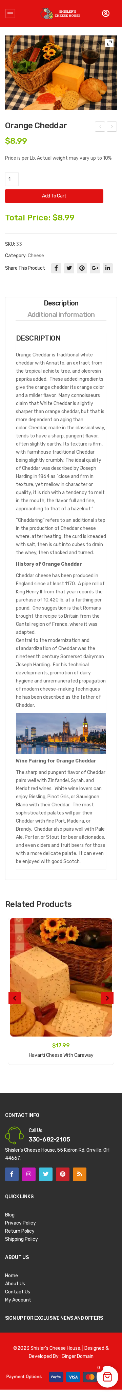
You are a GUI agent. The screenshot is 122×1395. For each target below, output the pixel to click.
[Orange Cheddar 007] (61, 72)
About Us (15, 1284)
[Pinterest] (82, 268)
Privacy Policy (20, 1223)
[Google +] (95, 268)
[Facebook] (56, 268)
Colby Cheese (112, 128)
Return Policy (20, 1231)
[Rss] (79, 1174)
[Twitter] (69, 268)
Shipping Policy (21, 1239)
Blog (10, 1215)
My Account (18, 1300)
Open (10, 13)
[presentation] (14, 998)
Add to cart (54, 196)
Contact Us (17, 1292)
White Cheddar (100, 128)
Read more (61, 1051)
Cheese (36, 256)
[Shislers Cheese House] (60, 13)
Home (11, 1276)
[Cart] (105, 13)
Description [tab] (61, 303)
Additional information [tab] (61, 315)
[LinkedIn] (108, 268)
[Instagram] (29, 1174)
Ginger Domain (78, 1356)
